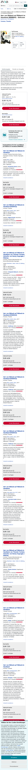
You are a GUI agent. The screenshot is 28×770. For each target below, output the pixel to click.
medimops (10, 326)
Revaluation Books (12, 166)
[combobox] (16, 5)
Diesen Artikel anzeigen (7, 98)
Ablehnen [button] (14, 762)
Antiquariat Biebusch (13, 271)
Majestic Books (11, 217)
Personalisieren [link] (14, 766)
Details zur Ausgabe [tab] (18, 69)
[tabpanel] (13, 80)
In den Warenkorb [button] (14, 108)
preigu (9, 620)
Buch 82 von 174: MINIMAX (7, 19)
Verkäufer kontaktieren (8, 177)
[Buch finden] (25, 5)
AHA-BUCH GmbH (12, 499)
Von (15, 45)
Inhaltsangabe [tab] (6, 69)
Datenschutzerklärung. (6, 755)
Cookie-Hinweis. (10, 750)
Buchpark (10, 677)
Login (21, 2)
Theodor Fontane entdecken (16, 139)
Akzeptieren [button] (14, 757)
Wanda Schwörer (12, 569)
